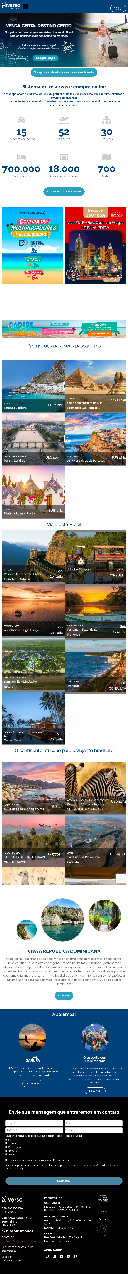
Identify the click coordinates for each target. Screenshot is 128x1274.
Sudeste (11, 1143)
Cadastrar (64, 1181)
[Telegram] (68, 1256)
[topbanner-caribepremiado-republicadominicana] (64, 39)
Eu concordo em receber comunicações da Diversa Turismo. (38, 1160)
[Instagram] (47, 1256)
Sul (9, 1140)
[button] (25, 6)
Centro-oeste (14, 1147)
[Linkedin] (54, 1256)
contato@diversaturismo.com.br (22, 1241)
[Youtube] (61, 1256)
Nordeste (12, 1151)
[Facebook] (75, 1256)
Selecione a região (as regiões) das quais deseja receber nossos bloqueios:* (44, 1136)
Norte (10, 1154)
